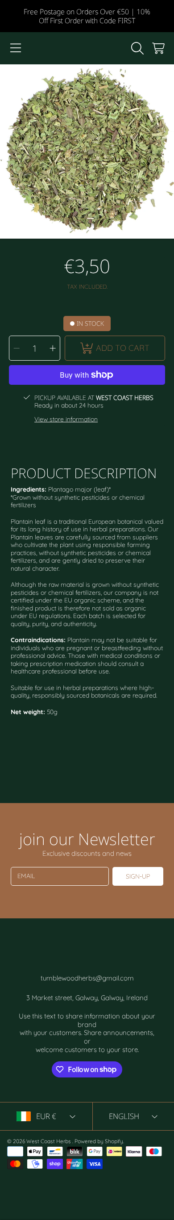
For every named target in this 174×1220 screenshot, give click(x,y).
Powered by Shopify (99, 1141)
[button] (15, 48)
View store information (66, 419)
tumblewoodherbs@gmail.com (87, 978)
